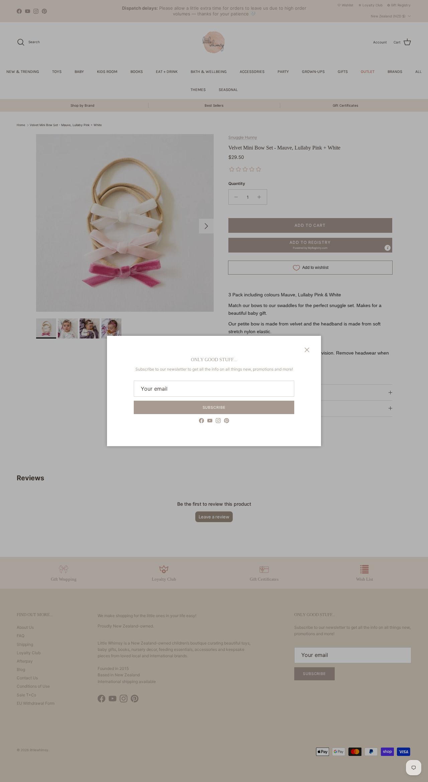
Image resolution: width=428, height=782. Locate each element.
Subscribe (214, 407)
